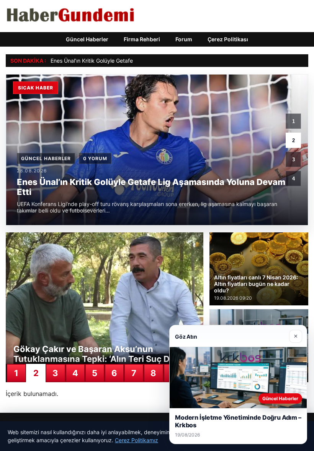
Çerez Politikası (228, 39)
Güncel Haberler (87, 39)
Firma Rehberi (142, 39)
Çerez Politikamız (136, 440)
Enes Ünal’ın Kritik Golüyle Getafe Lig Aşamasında (112, 60)
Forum (183, 39)
